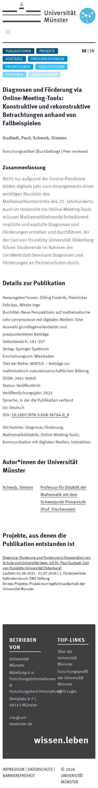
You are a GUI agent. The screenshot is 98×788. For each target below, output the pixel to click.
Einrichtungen (44, 75)
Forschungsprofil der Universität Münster (72, 678)
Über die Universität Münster (67, 658)
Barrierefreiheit (19, 776)
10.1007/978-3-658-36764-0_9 (40, 415)
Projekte (47, 51)
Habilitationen (51, 67)
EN (92, 51)
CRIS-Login (67, 692)
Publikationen (18, 51)
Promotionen (18, 67)
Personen (14, 75)
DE (84, 51)
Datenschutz (40, 770)
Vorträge (14, 59)
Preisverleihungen (47, 59)
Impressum (14, 770)
